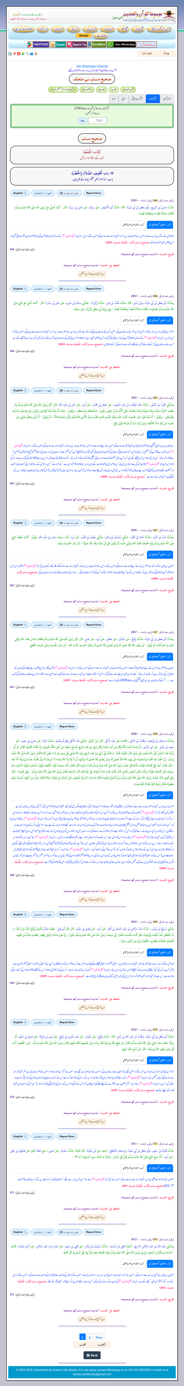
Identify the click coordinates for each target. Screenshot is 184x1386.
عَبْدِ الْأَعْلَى (109, 741)
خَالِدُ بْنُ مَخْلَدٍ (137, 537)
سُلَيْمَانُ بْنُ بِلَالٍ (113, 537)
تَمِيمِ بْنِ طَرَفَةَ (46, 1037)
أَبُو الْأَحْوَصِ (106, 207)
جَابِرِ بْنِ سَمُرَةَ (75, 207)
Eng (166, 53)
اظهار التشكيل (43, 193)
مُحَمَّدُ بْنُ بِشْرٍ (112, 303)
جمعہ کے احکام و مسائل (92, 158)
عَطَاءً (38, 1151)
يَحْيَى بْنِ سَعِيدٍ (71, 1246)
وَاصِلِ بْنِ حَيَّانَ (83, 929)
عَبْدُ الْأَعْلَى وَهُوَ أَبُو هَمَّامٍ (67, 741)
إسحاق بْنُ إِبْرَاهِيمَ (156, 741)
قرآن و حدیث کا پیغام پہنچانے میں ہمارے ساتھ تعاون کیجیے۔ (92, 70)
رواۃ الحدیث (87, 89)
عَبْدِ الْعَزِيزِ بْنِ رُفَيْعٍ (69, 1037)
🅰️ (18, 54)
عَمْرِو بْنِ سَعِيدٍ (28, 741)
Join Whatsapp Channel (92, 66)
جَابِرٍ (87, 639)
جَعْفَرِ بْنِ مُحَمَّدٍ (99, 405)
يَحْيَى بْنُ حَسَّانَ (117, 1246)
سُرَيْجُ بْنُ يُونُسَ (159, 929)
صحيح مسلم (92, 138)
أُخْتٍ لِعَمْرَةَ (24, 1246)
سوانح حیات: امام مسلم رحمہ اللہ (63, 89)
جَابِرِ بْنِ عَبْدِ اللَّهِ (67, 405)
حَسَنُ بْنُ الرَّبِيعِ (158, 207)
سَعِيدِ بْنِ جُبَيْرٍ (166, 747)
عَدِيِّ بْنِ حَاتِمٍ (25, 1037)
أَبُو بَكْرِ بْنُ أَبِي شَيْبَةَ (155, 303)
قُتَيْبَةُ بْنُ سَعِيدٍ (159, 1151)
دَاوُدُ (44, 741)
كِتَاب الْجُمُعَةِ (92, 152)
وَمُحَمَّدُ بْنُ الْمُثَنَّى (137, 741)
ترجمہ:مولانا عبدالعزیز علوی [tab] (133, 225)
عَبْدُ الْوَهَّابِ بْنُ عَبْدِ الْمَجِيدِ (127, 405)
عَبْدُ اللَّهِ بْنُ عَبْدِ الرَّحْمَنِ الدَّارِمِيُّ (149, 1246)
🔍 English (20, 193)
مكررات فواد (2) (69, 390)
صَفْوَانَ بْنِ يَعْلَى (17, 1151)
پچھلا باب (101, 1345)
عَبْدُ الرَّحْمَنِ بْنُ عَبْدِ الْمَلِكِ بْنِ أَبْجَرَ (124, 929)
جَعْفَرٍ (109, 639)
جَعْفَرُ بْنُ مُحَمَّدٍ (88, 537)
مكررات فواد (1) (69, 193)
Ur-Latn (147, 53)
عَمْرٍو (51, 1151)
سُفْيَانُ (63, 1151)
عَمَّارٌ (45, 929)
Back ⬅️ (92, 1355)
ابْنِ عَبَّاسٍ (147, 747)
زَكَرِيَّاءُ (93, 303)
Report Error (93, 193)
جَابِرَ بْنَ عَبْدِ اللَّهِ (47, 537)
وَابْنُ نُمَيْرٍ (138, 303)
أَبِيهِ (84, 405)
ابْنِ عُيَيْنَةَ (91, 1151)
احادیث (101, 89)
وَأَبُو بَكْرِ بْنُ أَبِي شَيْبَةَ (137, 207)
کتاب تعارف (128, 89)
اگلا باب (82, 1345)
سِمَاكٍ (91, 207)
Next (99, 1336)
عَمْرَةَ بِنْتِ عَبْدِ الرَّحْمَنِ (47, 1246)
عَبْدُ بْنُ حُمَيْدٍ (159, 537)
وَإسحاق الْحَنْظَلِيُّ (117, 1151)
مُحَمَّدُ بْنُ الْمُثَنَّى (158, 405)
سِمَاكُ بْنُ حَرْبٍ (74, 303)
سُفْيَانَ (121, 639)
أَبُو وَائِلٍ (61, 929)
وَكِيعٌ (133, 639)
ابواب (114, 89)
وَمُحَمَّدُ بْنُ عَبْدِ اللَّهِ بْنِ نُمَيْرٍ (130, 1037)
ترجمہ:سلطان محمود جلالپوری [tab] (160, 225)
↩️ (10, 54)
